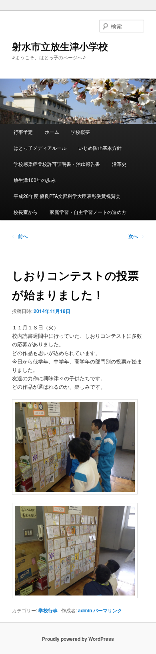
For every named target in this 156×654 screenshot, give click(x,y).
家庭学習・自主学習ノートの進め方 (88, 211)
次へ (136, 236)
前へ (20, 236)
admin (85, 610)
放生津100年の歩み (35, 179)
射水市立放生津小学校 (60, 46)
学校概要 (80, 131)
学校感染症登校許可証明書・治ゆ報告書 (57, 163)
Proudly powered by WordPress (78, 638)
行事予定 (23, 131)
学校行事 (48, 610)
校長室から (26, 211)
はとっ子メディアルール (40, 147)
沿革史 (119, 163)
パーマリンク (107, 610)
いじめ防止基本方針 (100, 147)
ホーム (52, 131)
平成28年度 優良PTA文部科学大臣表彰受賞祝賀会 (67, 195)
